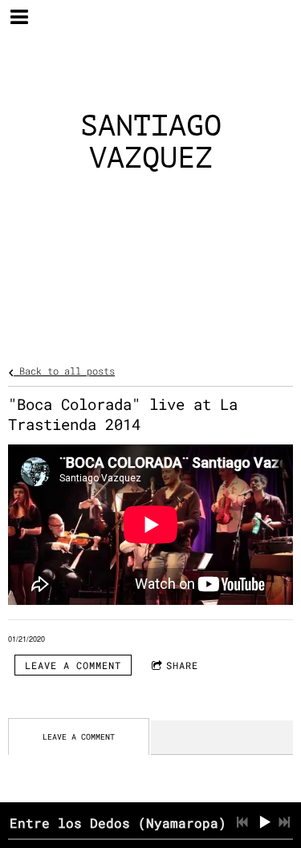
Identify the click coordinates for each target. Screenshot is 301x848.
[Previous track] (242, 822)
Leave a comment (73, 665)
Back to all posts (64, 371)
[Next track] (284, 822)
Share (182, 665)
